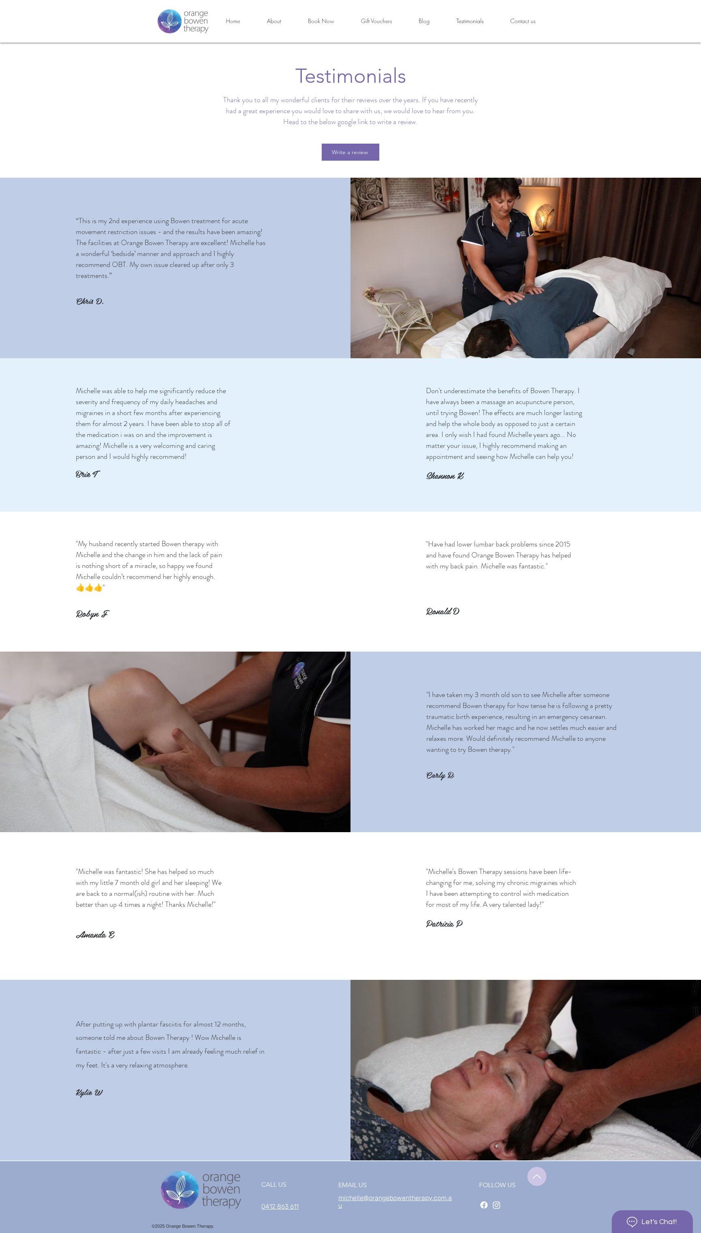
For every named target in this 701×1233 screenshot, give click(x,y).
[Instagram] (496, 1205)
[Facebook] (484, 1205)
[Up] (536, 1176)
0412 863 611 (280, 1206)
